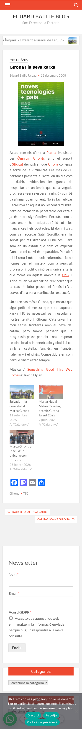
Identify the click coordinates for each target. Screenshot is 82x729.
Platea (51, 152)
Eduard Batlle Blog (41, 16)
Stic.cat (17, 164)
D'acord (33, 715)
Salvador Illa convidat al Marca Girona (19, 406)
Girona (53, 164)
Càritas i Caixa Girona (53, 519)
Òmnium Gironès (31, 158)
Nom (13, 574)
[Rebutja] (76, 711)
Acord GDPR (20, 612)
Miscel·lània (19, 60)
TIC (25, 493)
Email (14, 593)
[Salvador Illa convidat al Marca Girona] (68, 40)
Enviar (17, 648)
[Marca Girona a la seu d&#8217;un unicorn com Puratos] (22, 437)
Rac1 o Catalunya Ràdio (29, 512)
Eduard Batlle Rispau (23, 75)
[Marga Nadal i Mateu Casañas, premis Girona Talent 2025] (51, 392)
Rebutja (51, 715)
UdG (65, 275)
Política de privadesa (42, 722)
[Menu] (7, 4)
